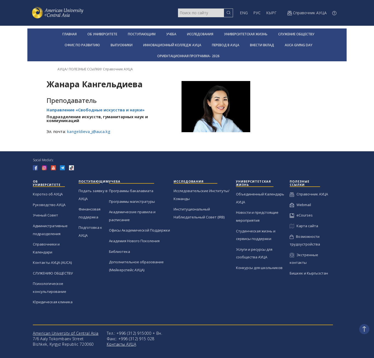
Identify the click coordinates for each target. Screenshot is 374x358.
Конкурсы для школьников (259, 267)
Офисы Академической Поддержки (139, 230)
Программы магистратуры (132, 201)
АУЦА (62, 69)
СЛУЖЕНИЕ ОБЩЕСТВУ (296, 34)
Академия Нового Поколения (134, 240)
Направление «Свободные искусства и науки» (96, 109)
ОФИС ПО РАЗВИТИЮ (82, 45)
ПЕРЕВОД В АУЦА (225, 45)
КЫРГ (271, 12)
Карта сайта (306, 225)
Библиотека (119, 251)
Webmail (302, 204)
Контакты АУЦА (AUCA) (52, 262)
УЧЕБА (171, 34)
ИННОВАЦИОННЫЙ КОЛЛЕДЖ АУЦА (172, 45)
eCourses (303, 215)
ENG (244, 12)
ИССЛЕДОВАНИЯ (200, 34)
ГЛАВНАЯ (69, 34)
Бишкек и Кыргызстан (309, 273)
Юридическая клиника (53, 301)
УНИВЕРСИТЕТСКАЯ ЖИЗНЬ (245, 34)
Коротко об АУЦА (48, 194)
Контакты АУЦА (121, 344)
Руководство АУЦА (49, 204)
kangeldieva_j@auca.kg (88, 131)
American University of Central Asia (66, 333)
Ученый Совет (45, 215)
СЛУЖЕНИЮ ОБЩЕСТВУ (53, 273)
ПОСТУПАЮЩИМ (142, 34)
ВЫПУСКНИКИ (122, 45)
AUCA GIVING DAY (298, 45)
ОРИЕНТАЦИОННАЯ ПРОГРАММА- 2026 (188, 56)
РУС (257, 12)
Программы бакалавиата (131, 190)
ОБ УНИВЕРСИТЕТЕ (102, 34)
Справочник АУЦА (118, 69)
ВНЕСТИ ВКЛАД (262, 45)
